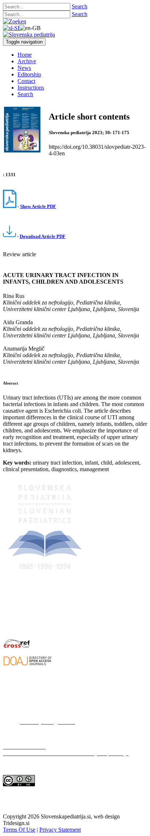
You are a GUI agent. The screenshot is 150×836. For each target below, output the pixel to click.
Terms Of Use (19, 829)
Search (79, 6)
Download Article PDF (43, 236)
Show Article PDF (38, 206)
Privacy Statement (60, 829)
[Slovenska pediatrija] (29, 34)
